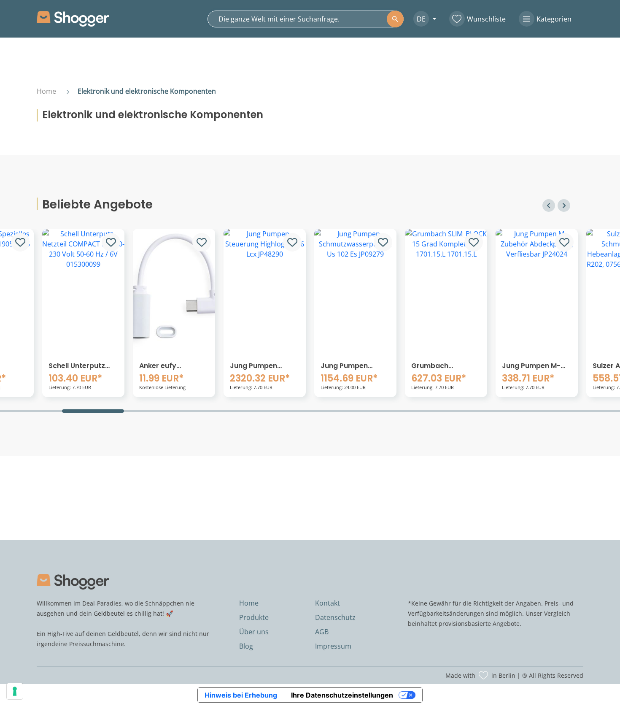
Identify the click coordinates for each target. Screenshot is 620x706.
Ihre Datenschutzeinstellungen (342, 695)
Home (46, 91)
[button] (421, 19)
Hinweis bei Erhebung (241, 695)
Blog (246, 646)
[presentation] (547, 205)
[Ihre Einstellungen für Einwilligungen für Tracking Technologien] (15, 691)
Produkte (254, 617)
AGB (322, 631)
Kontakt (327, 603)
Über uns (254, 631)
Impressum (333, 646)
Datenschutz (335, 617)
